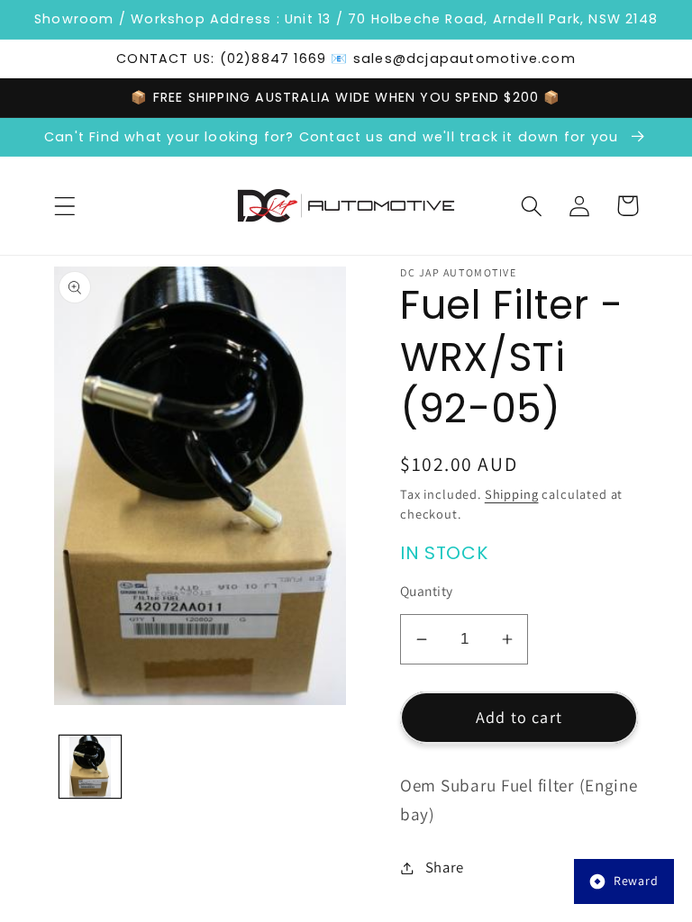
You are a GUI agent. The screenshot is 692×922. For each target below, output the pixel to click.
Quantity (426, 591)
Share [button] (444, 867)
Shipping (512, 493)
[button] (65, 206)
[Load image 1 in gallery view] (90, 766)
